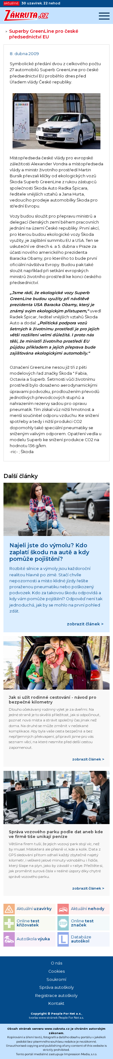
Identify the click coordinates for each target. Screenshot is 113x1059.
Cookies (56, 971)
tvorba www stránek (43, 1017)
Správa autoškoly (56, 987)
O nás (56, 963)
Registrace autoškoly (56, 995)
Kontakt (56, 1003)
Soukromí (56, 979)
